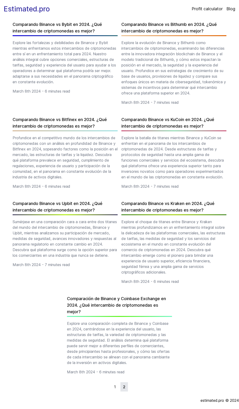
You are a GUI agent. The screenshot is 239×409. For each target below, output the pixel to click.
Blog (230, 8)
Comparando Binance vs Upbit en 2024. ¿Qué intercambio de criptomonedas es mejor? (57, 206)
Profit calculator (207, 8)
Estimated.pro (27, 9)
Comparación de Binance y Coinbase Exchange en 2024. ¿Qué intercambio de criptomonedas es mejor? (116, 305)
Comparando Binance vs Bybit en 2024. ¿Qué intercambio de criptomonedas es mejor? (57, 27)
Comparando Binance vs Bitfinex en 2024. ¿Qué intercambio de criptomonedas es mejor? (60, 122)
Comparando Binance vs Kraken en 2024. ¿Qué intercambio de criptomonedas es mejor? (167, 206)
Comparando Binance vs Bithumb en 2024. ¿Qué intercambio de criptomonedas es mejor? (169, 27)
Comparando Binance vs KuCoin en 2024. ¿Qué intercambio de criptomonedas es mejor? (167, 122)
